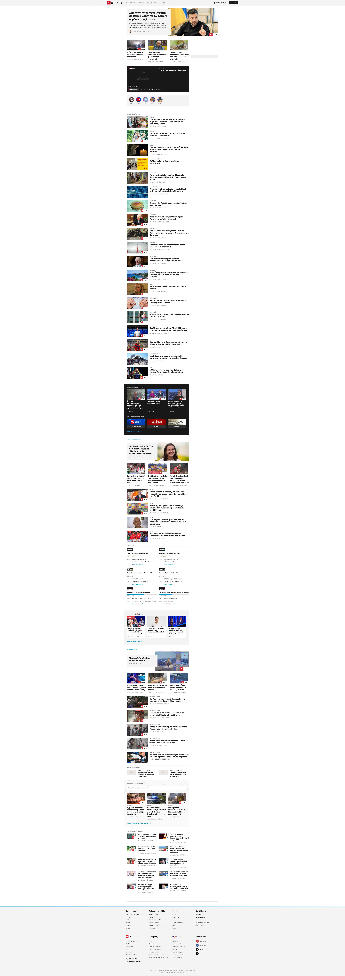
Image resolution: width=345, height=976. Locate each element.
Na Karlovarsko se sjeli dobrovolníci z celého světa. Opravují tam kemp (167, 700)
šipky (151, 367)
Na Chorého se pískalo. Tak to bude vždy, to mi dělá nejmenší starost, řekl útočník (157, 479)
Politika (128, 920)
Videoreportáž (155, 696)
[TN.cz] (110, 2)
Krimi (149, 805)
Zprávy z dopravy (201, 917)
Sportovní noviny (154, 922)
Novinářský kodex (131, 955)
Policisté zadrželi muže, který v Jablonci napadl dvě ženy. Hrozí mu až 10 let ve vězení (156, 812)
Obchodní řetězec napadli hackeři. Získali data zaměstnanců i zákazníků (178, 862)
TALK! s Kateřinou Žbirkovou (173, 71)
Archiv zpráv (129, 946)
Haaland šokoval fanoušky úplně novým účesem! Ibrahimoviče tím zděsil (168, 343)
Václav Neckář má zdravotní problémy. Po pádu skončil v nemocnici (158, 56)
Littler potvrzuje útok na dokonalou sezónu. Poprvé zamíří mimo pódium (167, 371)
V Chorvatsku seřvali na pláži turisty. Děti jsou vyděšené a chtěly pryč (179, 873)
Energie (128, 925)
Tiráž (127, 949)
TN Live (149, 3)
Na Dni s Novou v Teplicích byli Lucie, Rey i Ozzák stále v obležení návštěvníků (135, 631)
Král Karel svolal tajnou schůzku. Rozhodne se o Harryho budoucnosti (167, 260)
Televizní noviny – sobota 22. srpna (153, 402)
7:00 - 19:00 (143, 89)
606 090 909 (132, 958)
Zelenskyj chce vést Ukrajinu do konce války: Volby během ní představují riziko (148, 16)
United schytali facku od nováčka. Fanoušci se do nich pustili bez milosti (167, 535)
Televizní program (177, 952)
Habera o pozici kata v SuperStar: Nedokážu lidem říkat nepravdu (156, 631)
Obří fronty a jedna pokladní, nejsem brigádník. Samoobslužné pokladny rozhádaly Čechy (167, 121)
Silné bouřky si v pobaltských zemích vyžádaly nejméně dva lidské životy (146, 773)
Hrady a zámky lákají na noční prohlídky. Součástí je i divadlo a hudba (169, 728)
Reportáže (152, 928)
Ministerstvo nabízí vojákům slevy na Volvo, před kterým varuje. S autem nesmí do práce (169, 233)
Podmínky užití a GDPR (179, 946)
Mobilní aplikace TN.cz (132, 941)
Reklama (175, 941)
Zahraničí (153, 173)
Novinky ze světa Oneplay (157, 955)
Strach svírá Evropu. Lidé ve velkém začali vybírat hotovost (169, 315)
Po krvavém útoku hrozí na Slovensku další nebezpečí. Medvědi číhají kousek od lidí (168, 177)
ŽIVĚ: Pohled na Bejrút (154, 89)
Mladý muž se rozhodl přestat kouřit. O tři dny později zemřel (168, 301)
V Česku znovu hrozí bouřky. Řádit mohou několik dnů (135, 55)
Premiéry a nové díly (155, 946)
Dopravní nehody (201, 920)
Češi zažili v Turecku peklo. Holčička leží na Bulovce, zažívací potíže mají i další (179, 849)
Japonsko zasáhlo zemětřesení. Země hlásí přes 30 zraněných (167, 246)
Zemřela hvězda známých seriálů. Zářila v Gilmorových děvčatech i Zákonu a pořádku (169, 149)
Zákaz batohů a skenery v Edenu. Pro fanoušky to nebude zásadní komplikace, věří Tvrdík (169, 494)
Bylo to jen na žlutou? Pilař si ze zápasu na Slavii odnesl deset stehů (136, 479)
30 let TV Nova (177, 957)
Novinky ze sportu (134, 440)
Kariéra (174, 949)
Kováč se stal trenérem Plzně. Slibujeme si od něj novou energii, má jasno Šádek (168, 329)
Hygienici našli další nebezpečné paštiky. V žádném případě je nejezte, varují (135, 811)
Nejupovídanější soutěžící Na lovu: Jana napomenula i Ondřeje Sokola (176, 631)
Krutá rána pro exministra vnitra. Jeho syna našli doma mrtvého (179, 886)
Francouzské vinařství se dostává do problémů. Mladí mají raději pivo (167, 714)
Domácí (152, 117)
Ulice (151, 284)
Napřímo (151, 917)
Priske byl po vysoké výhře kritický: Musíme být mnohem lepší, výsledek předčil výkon (166, 508)
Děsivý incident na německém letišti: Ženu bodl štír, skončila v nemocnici (179, 56)
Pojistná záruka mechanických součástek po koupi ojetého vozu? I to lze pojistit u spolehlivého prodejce (169, 757)
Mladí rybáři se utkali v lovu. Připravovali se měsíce (157, 688)
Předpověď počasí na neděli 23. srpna (139, 659)
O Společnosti (176, 944)
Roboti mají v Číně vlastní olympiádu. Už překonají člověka (178, 688)
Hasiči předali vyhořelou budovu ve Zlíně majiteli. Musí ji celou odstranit (176, 811)
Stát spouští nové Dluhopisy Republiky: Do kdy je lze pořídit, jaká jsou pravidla (178, 773)
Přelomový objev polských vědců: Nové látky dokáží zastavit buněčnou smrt (168, 190)
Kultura (128, 928)
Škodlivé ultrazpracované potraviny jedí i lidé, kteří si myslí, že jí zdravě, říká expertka (135, 405)
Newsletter (129, 952)
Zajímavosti (153, 145)
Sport (163, 3)
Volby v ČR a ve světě (132, 914)
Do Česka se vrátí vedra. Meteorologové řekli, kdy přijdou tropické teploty (147, 861)
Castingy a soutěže (178, 955)
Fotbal (152, 326)
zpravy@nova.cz (134, 961)
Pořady (141, 3)
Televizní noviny (153, 914)
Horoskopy (199, 914)
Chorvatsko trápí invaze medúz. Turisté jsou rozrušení (168, 204)
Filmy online (152, 944)
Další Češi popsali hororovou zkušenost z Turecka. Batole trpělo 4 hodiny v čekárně (169, 275)
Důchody (128, 917)
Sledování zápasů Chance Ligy (158, 957)
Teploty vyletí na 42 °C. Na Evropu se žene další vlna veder (167, 134)
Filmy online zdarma (155, 949)
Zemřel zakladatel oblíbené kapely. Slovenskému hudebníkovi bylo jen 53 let (179, 837)
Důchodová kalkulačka (202, 922)
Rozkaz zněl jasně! (154, 925)
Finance (128, 922)
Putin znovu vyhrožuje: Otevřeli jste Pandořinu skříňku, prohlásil (166, 218)
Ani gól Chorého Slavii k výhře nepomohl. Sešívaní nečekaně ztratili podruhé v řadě (179, 479)
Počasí (170, 3)
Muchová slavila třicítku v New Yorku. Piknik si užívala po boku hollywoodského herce (142, 450)
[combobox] (156, 788)
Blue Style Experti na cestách (158, 920)
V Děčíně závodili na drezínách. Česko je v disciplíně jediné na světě (169, 742)
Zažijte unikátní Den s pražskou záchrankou (164, 162)
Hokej (174, 920)
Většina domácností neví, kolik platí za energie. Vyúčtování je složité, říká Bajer (176, 404)
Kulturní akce (200, 925)
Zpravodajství (131, 3)
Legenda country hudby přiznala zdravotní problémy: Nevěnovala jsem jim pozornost (147, 874)
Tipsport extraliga (177, 922)
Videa (156, 3)
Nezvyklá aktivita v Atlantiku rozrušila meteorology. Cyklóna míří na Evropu (146, 887)
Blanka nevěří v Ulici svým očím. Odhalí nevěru (168, 287)
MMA (174, 928)
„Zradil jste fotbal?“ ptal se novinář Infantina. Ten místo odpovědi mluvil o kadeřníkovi (168, 522)
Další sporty (154, 354)
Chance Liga (176, 917)
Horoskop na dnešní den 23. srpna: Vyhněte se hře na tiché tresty (136, 688)
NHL (173, 925)
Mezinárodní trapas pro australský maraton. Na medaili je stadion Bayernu (168, 357)
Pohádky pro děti (154, 952)
